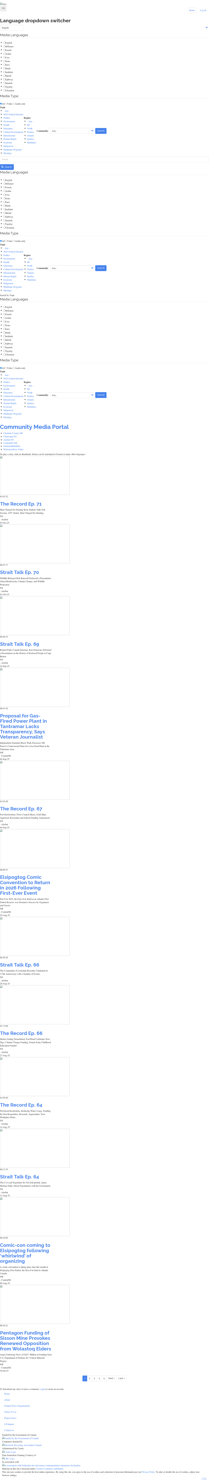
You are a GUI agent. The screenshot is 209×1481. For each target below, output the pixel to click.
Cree (7, 57)
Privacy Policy (148, 1471)
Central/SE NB (10, 442)
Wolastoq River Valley (13, 449)
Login (43, 1388)
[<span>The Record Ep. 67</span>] (26, 780)
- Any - (6, 110)
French (8, 50)
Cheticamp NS (10, 436)
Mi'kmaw (9, 46)
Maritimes (31, 142)
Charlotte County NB (13, 433)
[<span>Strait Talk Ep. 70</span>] (26, 543)
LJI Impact (9, 1424)
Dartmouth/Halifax (11, 446)
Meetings (7, 153)
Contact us (9, 1430)
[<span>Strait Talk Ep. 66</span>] (26, 936)
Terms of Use (10, 1411)
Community (42, 130)
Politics (6, 117)
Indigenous (8, 145)
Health (6, 124)
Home (192, 10)
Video (10, 103)
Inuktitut (9, 72)
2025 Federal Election (13, 114)
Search (8, 167)
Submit (101, 130)
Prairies (30, 131)
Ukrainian (9, 90)
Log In (203, 10)
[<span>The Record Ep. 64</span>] (26, 1076)
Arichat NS (8, 439)
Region (27, 117)
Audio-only (20, 103)
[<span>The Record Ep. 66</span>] (26, 1004)
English (8, 42)
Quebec (30, 138)
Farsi (7, 64)
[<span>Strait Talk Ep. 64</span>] (26, 1148)
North (29, 128)
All (3, 103)
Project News (10, 1417)
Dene (7, 61)
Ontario (30, 135)
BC (28, 124)
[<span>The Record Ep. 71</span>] (26, 475)
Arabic (8, 53)
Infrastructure (9, 135)
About (7, 1399)
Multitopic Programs (12, 149)
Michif (8, 75)
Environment (9, 121)
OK (204, 1478)
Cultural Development (13, 131)
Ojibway (9, 79)
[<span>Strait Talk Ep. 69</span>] (26, 615)
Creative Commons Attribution (49, 1468)
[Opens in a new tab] (104, 1438)
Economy (7, 142)
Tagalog (9, 86)
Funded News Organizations (17, 1405)
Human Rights (9, 138)
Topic (2, 107)
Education (8, 128)
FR (3, 8)
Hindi (7, 68)
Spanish (8, 82)
